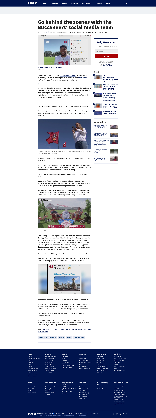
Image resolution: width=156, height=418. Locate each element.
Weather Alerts (49, 364)
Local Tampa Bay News (34, 358)
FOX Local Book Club (50, 387)
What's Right (99, 356)
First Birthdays (83, 366)
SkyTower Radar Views (51, 356)
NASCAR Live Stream (119, 392)
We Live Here (101, 354)
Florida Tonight (100, 358)
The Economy (31, 391)
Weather (48, 354)
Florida (30, 360)
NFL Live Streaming (119, 385)
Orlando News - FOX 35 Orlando (68, 385)
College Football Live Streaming (119, 387)
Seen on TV (31, 372)
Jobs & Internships (84, 389)
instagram (120, 414)
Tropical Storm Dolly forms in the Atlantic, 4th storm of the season (110, 113)
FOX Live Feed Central (119, 366)
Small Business (32, 392)
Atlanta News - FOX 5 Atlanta (67, 392)
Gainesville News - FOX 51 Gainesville (69, 389)
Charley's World (83, 358)
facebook (113, 414)
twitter (117, 414)
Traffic (81, 356)
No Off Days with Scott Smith (68, 363)
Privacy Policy (108, 64)
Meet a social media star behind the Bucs (50, 67)
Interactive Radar (49, 358)
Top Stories (31, 356)
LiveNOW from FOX (119, 360)
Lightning (64, 360)
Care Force (99, 372)
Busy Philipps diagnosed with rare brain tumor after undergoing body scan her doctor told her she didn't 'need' (101, 143)
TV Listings (82, 387)
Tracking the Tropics (50, 368)
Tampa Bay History (101, 370)
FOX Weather (48, 372)
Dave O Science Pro (84, 368)
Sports (61, 337)
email (126, 414)
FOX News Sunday (33, 374)
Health (29, 364)
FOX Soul (116, 364)
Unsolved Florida (32, 370)
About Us (82, 383)
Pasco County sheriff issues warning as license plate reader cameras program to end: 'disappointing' (109, 97)
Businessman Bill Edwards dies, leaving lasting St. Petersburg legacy (100, 134)
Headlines (47, 385)
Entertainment (50, 383)
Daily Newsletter (32, 376)
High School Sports (67, 367)
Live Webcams (49, 360)
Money (30, 383)
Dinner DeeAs (100, 360)
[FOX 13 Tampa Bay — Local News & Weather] (33, 3)
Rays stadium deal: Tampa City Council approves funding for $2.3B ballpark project (100, 127)
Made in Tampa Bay (101, 366)
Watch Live (118, 354)
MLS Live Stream (118, 405)
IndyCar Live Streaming (120, 394)
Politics (30, 366)
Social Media (79, 337)
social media (82, 78)
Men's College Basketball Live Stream (120, 396)
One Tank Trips (100, 362)
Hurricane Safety (49, 366)
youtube (123, 414)
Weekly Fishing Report (68, 365)
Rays (63, 358)
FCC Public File (83, 394)
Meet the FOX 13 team (85, 385)
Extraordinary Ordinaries (85, 362)
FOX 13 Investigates (33, 368)
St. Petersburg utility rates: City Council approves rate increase (101, 151)
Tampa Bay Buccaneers (62, 32)
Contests (47, 394)
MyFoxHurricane (49, 370)
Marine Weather (49, 362)
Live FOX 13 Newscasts (120, 358)
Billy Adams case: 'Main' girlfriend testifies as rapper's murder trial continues (100, 158)
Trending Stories (49, 389)
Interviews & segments (102, 389)
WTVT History (83, 391)
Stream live (99, 387)
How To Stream (118, 356)
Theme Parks (99, 364)
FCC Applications (83, 396)
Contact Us (82, 398)
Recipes (81, 364)
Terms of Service (107, 65)
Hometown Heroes (84, 360)
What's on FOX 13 (50, 392)
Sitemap (30, 378)
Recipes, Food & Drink (102, 368)
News (69, 337)
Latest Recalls (31, 387)
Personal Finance (32, 389)
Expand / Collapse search (127, 3)
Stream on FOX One (121, 383)
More (108, 3)
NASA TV (116, 368)
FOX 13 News (52, 32)
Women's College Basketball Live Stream (120, 400)
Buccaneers (65, 356)
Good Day (82, 354)
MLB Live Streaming (119, 390)
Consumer (30, 362)
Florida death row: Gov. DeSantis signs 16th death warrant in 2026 (110, 106)
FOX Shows (48, 391)
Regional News (67, 383)
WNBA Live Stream (119, 403)
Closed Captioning (84, 392)
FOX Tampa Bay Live (119, 370)
